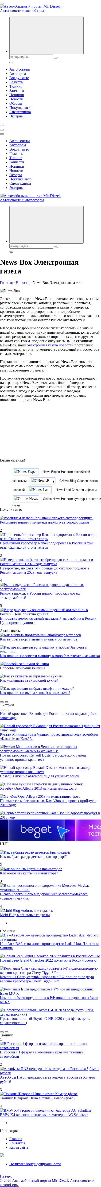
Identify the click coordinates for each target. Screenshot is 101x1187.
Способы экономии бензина (22, 668)
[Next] (6, 702)
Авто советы (19, 69)
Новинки (16, 95)
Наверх (6, 1176)
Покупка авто (20, 108)
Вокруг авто (19, 78)
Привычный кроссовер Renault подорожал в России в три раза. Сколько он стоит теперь (46, 545)
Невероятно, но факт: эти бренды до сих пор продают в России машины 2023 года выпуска (44, 570)
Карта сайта (18, 1147)
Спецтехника (20, 112)
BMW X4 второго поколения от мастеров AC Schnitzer (44, 1115)
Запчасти (16, 91)
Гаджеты (16, 82)
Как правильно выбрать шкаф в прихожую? (35, 693)
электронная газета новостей (50, 345)
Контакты (17, 1143)
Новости (16, 99)
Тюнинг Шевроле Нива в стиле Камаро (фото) (37, 1098)
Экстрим (16, 116)
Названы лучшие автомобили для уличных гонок (39, 776)
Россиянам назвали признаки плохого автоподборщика (44, 522)
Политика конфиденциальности (35, 1164)
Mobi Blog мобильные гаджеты (25, 915)
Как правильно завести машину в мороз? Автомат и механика (50, 656)
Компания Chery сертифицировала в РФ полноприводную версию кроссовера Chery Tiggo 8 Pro (47, 979)
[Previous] (2, 702)
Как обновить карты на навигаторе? (29, 873)
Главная (15, 1139)
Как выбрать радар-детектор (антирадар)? (33, 857)
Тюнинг (15, 86)
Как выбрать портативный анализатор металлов (38, 639)
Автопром (17, 74)
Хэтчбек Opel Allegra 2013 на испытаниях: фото (38, 788)
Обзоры (15, 103)
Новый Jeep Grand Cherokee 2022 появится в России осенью (48, 960)
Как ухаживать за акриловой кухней (29, 680)
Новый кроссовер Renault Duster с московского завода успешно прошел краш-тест (43, 757)
